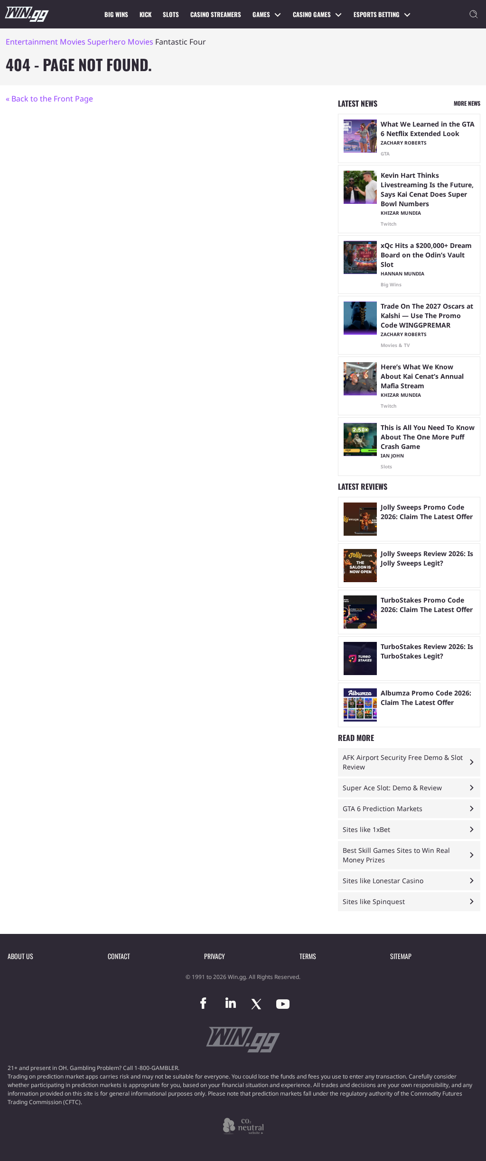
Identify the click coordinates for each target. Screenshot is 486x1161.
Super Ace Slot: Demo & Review (392, 787)
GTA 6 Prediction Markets (382, 808)
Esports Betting (377, 14)
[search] (473, 14)
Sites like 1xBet (366, 829)
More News (467, 103)
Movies (72, 42)
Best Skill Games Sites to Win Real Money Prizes (396, 855)
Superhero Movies (120, 42)
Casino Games (312, 14)
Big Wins (116, 14)
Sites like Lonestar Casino (383, 880)
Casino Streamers (215, 14)
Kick (145, 14)
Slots (171, 14)
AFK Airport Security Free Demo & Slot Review (403, 762)
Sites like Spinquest (374, 901)
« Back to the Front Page (49, 98)
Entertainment (32, 42)
